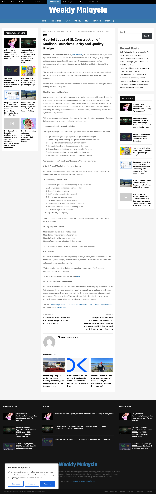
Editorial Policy (38, 2)
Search (122, 32)
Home (44, 21)
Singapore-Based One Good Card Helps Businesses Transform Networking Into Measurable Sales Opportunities (11, 109)
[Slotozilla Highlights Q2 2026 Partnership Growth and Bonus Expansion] (12, 71)
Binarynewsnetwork (68, 337)
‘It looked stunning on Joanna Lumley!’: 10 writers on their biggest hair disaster (28, 136)
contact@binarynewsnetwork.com (82, 481)
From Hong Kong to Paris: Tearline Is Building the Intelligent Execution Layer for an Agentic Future (53, 380)
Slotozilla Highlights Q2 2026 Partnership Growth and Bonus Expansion (11, 82)
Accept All (47, 484)
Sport (107, 21)
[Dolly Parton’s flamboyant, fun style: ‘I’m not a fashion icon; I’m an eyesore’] (12, 43)
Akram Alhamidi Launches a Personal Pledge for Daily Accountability (56, 320)
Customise (16, 484)
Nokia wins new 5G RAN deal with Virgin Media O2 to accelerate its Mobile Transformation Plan (77, 380)
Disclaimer (5, 2)
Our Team (14, 2)
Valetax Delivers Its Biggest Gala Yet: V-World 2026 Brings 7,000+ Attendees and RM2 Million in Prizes (28, 56)
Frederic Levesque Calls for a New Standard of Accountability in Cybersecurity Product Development (101, 380)
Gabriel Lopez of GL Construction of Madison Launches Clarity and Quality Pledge (81, 304)
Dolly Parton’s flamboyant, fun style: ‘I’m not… (83, 2)
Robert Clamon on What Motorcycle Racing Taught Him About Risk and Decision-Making (28, 107)
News (87, 21)
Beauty (67, 21)
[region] (31, 476)
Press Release (55, 21)
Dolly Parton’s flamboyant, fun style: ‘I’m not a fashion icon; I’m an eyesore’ (11, 54)
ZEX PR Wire (61, 307)
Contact (29, 2)
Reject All (32, 484)
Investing (97, 21)
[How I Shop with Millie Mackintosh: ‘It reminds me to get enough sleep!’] (28, 71)
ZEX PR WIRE (77, 54)
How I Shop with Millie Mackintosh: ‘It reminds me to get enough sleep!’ (28, 81)
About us (21, 2)
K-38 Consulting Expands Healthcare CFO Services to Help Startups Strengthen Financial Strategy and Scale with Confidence (142, 199)
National (78, 21)
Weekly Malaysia (78, 10)
